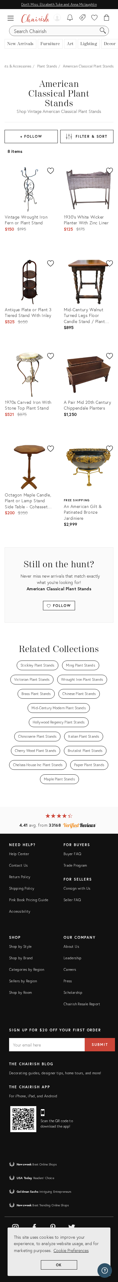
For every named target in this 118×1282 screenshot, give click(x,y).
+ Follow (31, 136)
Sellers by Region (23, 981)
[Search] (103, 31)
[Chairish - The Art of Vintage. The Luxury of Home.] (35, 18)
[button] (12, 18)
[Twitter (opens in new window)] (71, 1226)
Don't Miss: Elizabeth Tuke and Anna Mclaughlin (59, 4)
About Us (71, 946)
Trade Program (75, 865)
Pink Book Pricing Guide (28, 900)
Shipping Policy (21, 888)
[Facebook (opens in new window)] (34, 1226)
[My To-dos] (70, 18)
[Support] (104, 1270)
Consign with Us (77, 888)
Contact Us (18, 865)
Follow (61, 605)
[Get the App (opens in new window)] (23, 1119)
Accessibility (20, 911)
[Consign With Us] (82, 18)
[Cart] (106, 18)
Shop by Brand (21, 958)
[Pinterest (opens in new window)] (53, 1226)
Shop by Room (20, 992)
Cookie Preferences (71, 1250)
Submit (100, 1044)
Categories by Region (26, 969)
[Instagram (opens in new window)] (15, 1226)
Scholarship (73, 992)
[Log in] (57, 18)
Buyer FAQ (72, 854)
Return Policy (20, 877)
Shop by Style (20, 946)
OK (59, 1265)
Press (68, 981)
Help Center (19, 854)
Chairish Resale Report (82, 1004)
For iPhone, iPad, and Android (33, 1096)
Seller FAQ (72, 900)
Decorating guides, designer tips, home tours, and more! (55, 1073)
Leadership (73, 958)
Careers (70, 969)
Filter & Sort (91, 136)
